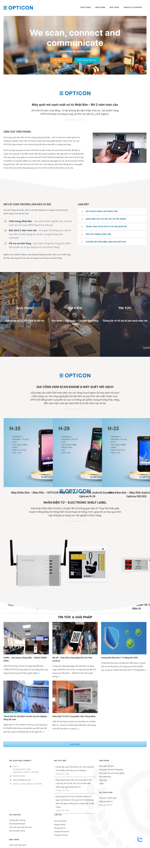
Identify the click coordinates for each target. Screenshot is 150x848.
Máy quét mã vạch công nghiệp (111, 773)
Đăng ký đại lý (60, 824)
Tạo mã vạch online (17, 830)
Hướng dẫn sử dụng (17, 820)
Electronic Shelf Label (107, 798)
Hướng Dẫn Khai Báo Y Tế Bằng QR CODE (119, 657)
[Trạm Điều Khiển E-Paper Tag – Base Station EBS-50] (38, 564)
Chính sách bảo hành (17, 845)
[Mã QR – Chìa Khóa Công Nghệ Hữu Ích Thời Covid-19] (75, 638)
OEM (101, 783)
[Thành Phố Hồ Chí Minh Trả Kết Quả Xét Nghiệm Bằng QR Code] (26, 697)
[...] (38, 673)
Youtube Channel (61, 835)
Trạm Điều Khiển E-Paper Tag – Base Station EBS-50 (34, 564)
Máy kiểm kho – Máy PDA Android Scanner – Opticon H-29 (83, 452)
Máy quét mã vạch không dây (111, 769)
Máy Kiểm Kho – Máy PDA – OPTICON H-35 (34, 452)
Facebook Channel (61, 831)
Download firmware (17, 823)
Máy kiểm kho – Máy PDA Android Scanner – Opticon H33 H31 (133, 452)
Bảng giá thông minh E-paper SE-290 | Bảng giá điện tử (133, 564)
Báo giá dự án (59, 828)
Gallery (41, 452)
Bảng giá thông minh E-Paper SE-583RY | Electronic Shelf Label (83, 564)
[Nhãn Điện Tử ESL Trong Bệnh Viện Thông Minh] (75, 697)
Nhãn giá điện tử (106, 801)
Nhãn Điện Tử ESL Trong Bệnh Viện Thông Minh (74, 716)
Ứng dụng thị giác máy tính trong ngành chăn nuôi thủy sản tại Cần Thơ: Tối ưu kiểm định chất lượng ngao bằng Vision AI (74, 783)
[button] (112, 211)
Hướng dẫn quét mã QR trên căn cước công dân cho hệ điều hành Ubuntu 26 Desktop (75, 768)
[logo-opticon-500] (75, 88)
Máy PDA (103, 780)
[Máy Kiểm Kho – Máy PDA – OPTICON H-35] (38, 452)
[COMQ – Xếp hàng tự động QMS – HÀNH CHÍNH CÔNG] (26, 638)
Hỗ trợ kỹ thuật (60, 821)
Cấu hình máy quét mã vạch (20, 827)
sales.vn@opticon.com (22, 780)
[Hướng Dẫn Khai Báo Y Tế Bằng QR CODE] (123, 638)
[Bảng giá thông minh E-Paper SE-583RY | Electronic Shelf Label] (87, 564)
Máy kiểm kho (105, 776)
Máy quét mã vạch (106, 766)
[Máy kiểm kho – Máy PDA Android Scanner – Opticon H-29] (87, 452)
